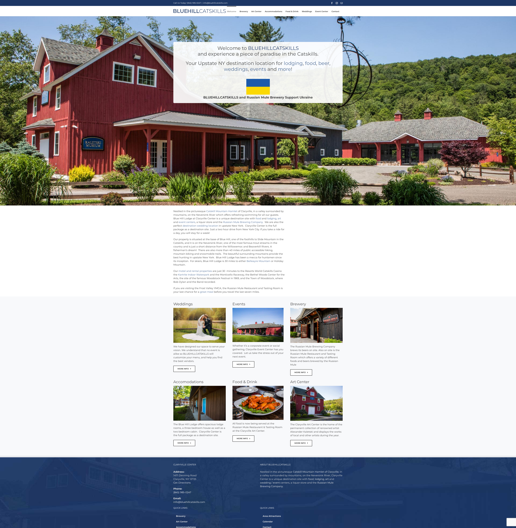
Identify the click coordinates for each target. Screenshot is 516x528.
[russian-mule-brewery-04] (258, 387)
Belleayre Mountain (258, 261)
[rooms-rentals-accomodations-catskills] (199, 387)
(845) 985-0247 (182, 492)
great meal (206, 291)
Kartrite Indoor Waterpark (193, 274)
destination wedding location (200, 225)
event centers (187, 222)
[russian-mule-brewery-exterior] (316, 309)
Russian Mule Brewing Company (243, 222)
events (258, 69)
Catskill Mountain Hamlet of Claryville (316, 471)
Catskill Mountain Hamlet (221, 211)
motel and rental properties (195, 271)
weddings (236, 69)
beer (323, 63)
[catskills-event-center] (258, 309)
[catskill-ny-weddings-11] (199, 309)
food (310, 63)
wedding (265, 482)
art (279, 218)
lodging (293, 63)
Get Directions (182, 482)
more (284, 69)
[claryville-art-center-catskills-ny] (316, 387)
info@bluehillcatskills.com (215, 3)
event (276, 482)
